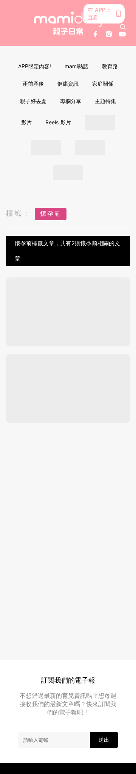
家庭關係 (102, 83)
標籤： (18, 213)
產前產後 (33, 83)
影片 (26, 122)
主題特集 (105, 101)
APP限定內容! (34, 66)
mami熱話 (76, 66)
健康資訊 (68, 83)
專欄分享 (70, 101)
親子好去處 (33, 101)
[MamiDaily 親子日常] (68, 23)
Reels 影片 (58, 122)
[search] (122, 27)
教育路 (110, 66)
